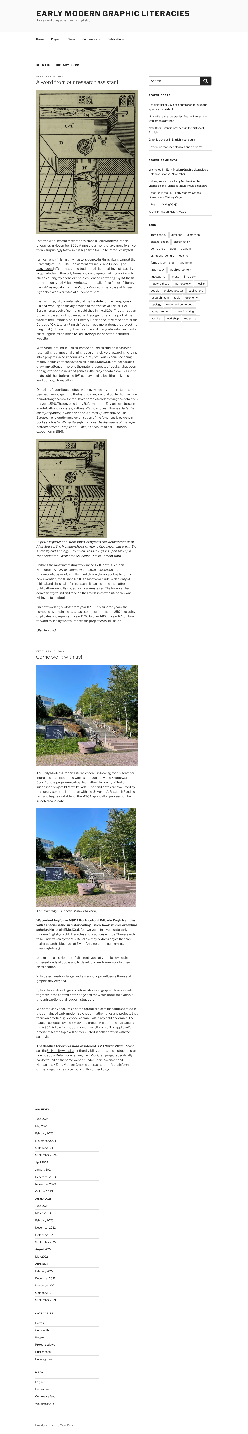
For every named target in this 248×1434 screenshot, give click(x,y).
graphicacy (157, 269)
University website (60, 1051)
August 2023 (43, 1198)
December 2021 (45, 1278)
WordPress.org (44, 1403)
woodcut (156, 318)
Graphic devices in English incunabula (172, 139)
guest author (158, 276)
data (173, 248)
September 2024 (46, 1155)
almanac (176, 234)
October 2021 (44, 1292)
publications (196, 290)
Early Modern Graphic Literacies (113, 13)
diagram (186, 248)
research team (160, 297)
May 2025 (41, 1126)
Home (40, 39)
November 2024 (45, 1140)
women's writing (184, 311)
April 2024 (41, 1162)
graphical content (180, 269)
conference (158, 248)
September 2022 (45, 1242)
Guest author (43, 1330)
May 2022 (41, 1256)
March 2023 (43, 1213)
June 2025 (41, 1118)
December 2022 (45, 1227)
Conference (89, 39)
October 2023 (44, 1191)
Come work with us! (59, 657)
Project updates (45, 1344)
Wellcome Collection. (75, 556)
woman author (160, 311)
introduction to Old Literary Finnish (80, 334)
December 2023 (45, 1177)
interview (190, 276)
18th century (158, 234)
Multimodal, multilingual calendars (186, 185)
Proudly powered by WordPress (54, 1425)
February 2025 (44, 1133)
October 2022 (44, 1234)
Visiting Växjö (173, 197)
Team (71, 39)
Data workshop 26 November (167, 174)
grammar (186, 262)
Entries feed (42, 1389)
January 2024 (43, 1169)
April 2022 (41, 1263)
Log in (39, 1382)
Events (39, 1322)
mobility (200, 283)
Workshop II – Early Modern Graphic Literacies (177, 169)
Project (56, 39)
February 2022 (44, 1271)
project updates (173, 290)
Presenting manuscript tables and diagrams (175, 146)
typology (156, 304)
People (39, 1337)
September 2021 (45, 1300)
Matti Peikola (77, 787)
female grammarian (163, 262)
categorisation (160, 241)
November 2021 (45, 1285)
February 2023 (44, 1220)
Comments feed (45, 1396)
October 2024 (44, 1147)
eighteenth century (162, 255)
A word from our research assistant (77, 82)
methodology (182, 283)
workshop (173, 318)
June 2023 (41, 1205)
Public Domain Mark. (106, 556)
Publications (116, 39)
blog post (43, 329)
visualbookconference (180, 304)
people (155, 290)
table (177, 297)
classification (182, 241)
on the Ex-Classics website (97, 593)
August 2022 (43, 1249)
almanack (193, 234)
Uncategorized (44, 1359)
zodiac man (191, 318)
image (175, 276)
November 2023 (45, 1184)
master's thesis (160, 283)
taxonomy (191, 297)
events (183, 255)
